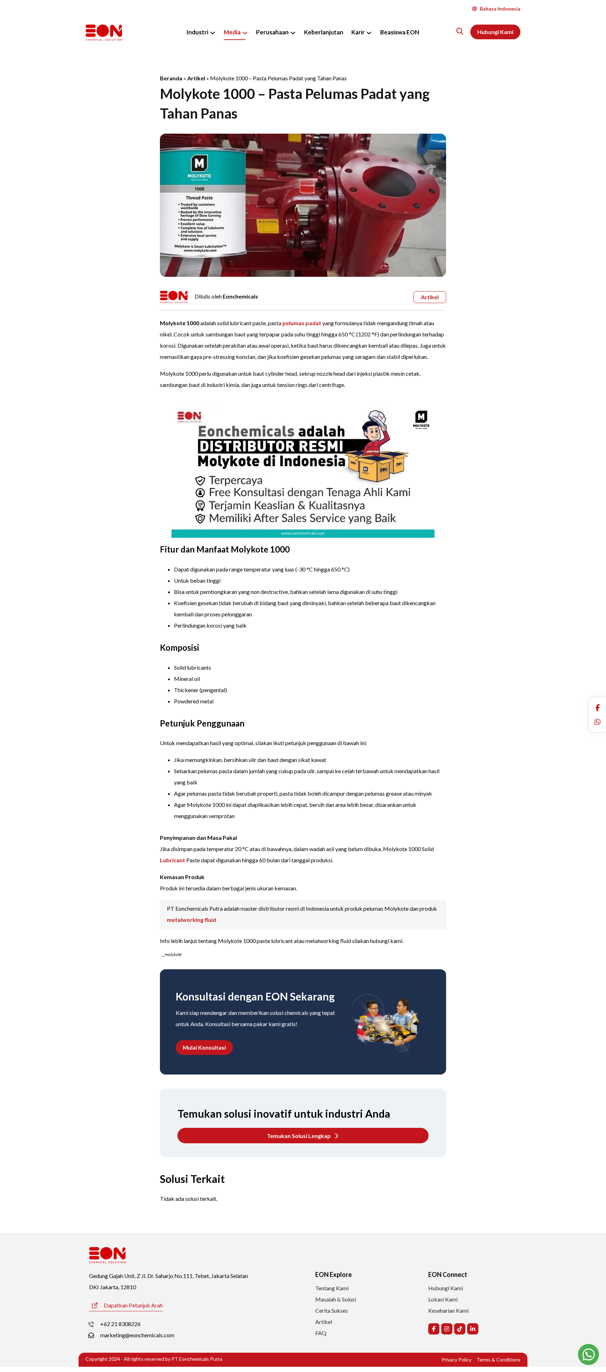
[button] (598, 708)
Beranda (171, 78)
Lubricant (172, 860)
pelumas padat (301, 323)
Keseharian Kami (448, 1310)
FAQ (320, 1333)
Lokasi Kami (443, 1299)
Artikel (196, 78)
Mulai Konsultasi (204, 1047)
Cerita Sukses (331, 1310)
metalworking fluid (191, 919)
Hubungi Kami (445, 1288)
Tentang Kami (332, 1288)
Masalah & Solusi (335, 1299)
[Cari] (459, 31)
